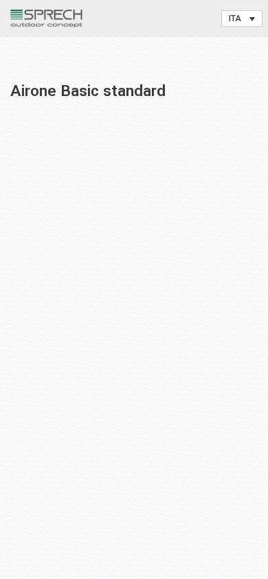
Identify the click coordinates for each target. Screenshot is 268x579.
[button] (242, 18)
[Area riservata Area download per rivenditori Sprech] (46, 18)
